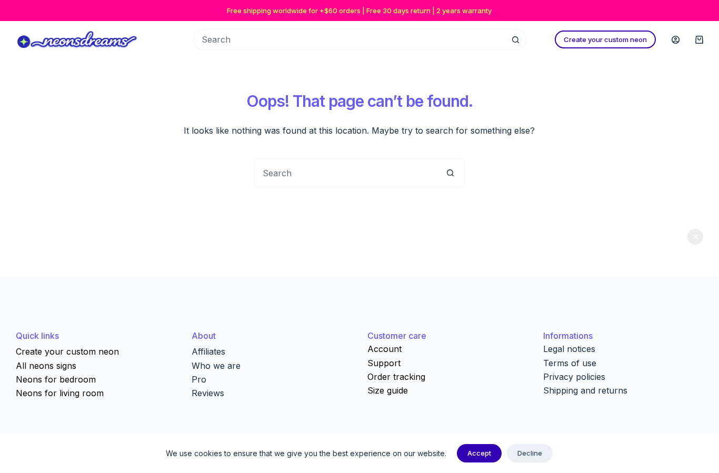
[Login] (676, 40)
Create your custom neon (605, 39)
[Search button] (516, 39)
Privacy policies (574, 376)
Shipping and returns (585, 390)
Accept (479, 453)
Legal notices (569, 349)
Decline (529, 453)
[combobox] (345, 172)
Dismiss (695, 237)
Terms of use (569, 363)
